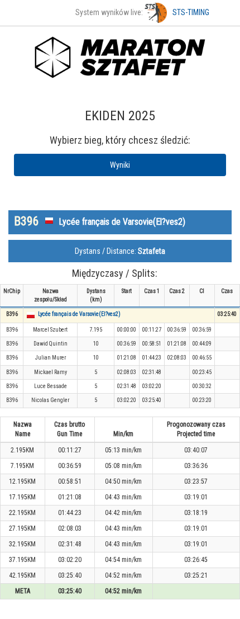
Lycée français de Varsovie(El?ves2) (79, 314)
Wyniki (120, 164)
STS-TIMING (190, 12)
